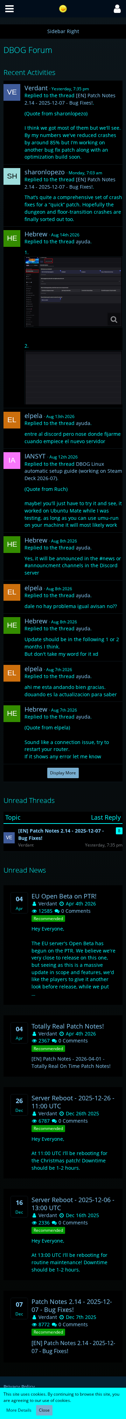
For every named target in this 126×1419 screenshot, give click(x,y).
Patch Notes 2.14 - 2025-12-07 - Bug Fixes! (71, 1306)
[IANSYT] (12, 460)
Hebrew (35, 234)
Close (44, 1410)
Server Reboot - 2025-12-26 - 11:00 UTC (72, 1102)
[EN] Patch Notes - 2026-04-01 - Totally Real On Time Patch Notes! (71, 1062)
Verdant (36, 88)
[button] (9, 8)
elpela (33, 415)
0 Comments (75, 911)
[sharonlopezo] (12, 176)
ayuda (83, 241)
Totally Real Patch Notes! (67, 1026)
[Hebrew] (12, 238)
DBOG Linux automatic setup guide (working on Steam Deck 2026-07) (73, 471)
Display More (63, 773)
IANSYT (35, 456)
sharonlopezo (44, 172)
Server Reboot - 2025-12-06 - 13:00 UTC (72, 1204)
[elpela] (12, 420)
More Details (18, 1410)
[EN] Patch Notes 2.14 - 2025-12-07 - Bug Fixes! (69, 99)
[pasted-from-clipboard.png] (73, 291)
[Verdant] (12, 92)
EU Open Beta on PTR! (64, 896)
